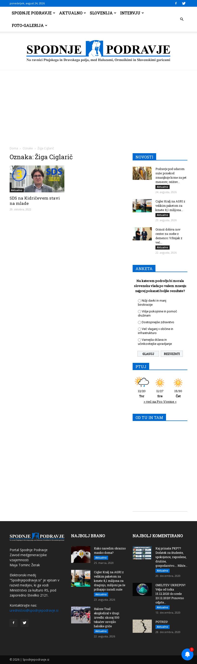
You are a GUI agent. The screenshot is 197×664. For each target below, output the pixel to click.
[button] (181, 19)
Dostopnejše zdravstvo (158, 322)
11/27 (160, 393)
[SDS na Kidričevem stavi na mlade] (37, 178)
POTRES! (161, 622)
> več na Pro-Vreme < (160, 401)
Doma (14, 148)
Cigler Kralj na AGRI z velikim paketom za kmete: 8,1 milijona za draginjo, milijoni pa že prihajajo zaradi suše (109, 580)
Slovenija (101, 12)
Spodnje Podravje (32, 12)
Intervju (130, 12)
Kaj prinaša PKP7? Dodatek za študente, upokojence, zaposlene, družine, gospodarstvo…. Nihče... (171, 556)
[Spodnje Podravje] (98, 51)
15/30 (178, 393)
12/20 (142, 393)
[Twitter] (183, 3)
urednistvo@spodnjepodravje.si (34, 610)
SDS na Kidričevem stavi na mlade (35, 200)
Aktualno (70, 12)
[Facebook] (175, 3)
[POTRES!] (142, 626)
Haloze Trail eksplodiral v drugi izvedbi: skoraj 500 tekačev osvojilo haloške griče (106, 617)
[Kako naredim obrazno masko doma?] (80, 554)
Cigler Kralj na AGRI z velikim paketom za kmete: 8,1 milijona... (170, 205)
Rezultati (172, 354)
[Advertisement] (98, 106)
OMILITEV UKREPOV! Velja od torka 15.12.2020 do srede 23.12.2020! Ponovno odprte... (170, 593)
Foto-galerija (28, 25)
